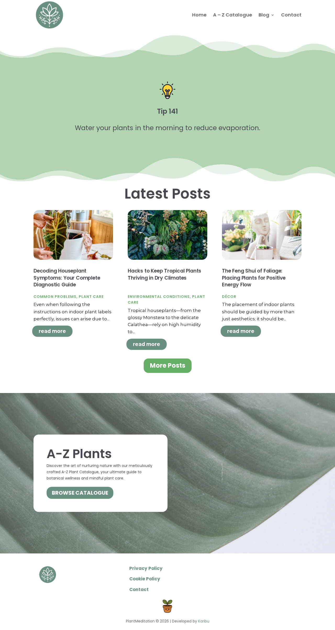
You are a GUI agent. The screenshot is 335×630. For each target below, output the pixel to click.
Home (199, 15)
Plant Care (91, 296)
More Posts (167, 365)
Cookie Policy (144, 579)
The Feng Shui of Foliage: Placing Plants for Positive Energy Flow (254, 277)
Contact (291, 15)
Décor (229, 296)
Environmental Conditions (159, 296)
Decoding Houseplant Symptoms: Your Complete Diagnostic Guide (67, 277)
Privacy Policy (146, 568)
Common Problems (55, 296)
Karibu (203, 621)
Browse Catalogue (80, 492)
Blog (264, 15)
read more (52, 331)
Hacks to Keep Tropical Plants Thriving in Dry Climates (164, 274)
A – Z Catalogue (232, 15)
